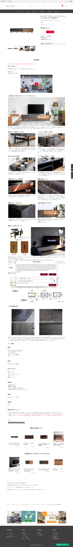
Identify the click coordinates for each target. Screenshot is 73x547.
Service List (29, 278)
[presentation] (7, 48)
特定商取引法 (55, 536)
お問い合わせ (55, 534)
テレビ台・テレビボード (24, 504)
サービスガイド (25, 534)
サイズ (41, 22)
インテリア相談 (25, 536)
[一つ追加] (44, 31)
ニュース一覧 (9, 532)
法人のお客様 (39, 534)
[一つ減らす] (44, 32)
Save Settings (52, 284)
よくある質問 (55, 532)
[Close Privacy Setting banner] (55, 262)
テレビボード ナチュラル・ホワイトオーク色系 (16, 422)
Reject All (44, 274)
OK (52, 274)
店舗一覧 (23, 532)
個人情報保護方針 (56, 538)
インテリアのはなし (10, 534)
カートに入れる (50, 31)
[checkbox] (53, 281)
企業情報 (39, 532)
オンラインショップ (14, 504)
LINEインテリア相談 (25, 538)
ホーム (8, 504)
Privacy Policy (19, 271)
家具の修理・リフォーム (11, 536)
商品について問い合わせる (46, 43)
